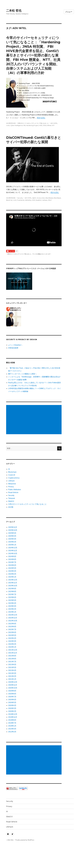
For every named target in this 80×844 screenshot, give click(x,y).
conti (8, 125)
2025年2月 (12, 542)
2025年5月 (12, 533)
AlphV (34, 198)
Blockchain (12, 472)
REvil (49, 200)
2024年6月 (12, 565)
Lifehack (11, 481)
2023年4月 (12, 603)
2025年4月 (12, 536)
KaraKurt (39, 200)
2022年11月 (12, 618)
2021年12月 (12, 650)
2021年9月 (12, 656)
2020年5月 (12, 702)
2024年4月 (12, 571)
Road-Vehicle (13, 492)
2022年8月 (12, 626)
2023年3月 (12, 606)
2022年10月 (12, 621)
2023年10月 (12, 586)
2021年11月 (12, 653)
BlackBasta (49, 198)
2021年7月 (12, 661)
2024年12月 (12, 548)
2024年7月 (12, 562)
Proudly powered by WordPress (24, 840)
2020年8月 (12, 694)
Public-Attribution (14, 489)
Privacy (11, 487)
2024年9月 (12, 556)
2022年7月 (12, 629)
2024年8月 (12, 559)
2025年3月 (12, 539)
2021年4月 (12, 670)
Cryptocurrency (13, 478)
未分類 (10, 507)
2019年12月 (12, 714)
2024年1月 (12, 577)
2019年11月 (12, 717)
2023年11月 (12, 583)
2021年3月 (12, 673)
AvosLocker (41, 198)
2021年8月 (12, 659)
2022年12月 (12, 615)
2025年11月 (12, 527)
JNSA (45, 125)
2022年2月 (12, 644)
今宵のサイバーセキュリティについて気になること (33, 123)
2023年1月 (12, 612)
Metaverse (12, 484)
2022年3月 (12, 641)
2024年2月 (12, 574)
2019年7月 (12, 723)
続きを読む (41, 118)
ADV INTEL (54, 123)
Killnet (49, 125)
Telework (11, 498)
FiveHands (20, 200)
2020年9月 (12, 691)
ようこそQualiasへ (15, 345)
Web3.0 (11, 501)
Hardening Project (32, 125)
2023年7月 (12, 594)
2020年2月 (12, 711)
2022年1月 (12, 647)
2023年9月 (12, 588)
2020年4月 (12, 705)
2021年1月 (12, 679)
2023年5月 (12, 600)
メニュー (68, 12)
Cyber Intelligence (16, 125)
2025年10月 (12, 530)
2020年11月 (12, 685)
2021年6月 (12, 664)
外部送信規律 (13, 348)
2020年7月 (12, 697)
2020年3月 (12, 708)
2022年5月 (12, 635)
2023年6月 (12, 597)
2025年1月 (12, 545)
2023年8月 (12, 591)
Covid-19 (11, 475)
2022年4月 (12, 638)
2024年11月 (12, 550)
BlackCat (9, 200)
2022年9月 (12, 623)
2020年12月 (12, 682)
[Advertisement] (34, 419)
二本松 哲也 (14, 10)
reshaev (45, 200)
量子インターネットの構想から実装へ (22, 374)
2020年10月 (12, 688)
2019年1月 (12, 726)
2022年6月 (12, 632)
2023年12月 (12, 580)
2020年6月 (12, 699)
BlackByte (57, 198)
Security (20, 198)
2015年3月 (12, 729)
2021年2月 (12, 676)
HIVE (40, 125)
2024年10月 (12, 553)
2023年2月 (12, 609)
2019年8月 (12, 720)
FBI (24, 125)
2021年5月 (12, 667)
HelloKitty (28, 200)
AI (9, 469)
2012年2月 (12, 732)
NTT (53, 125)
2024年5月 (12, 568)
